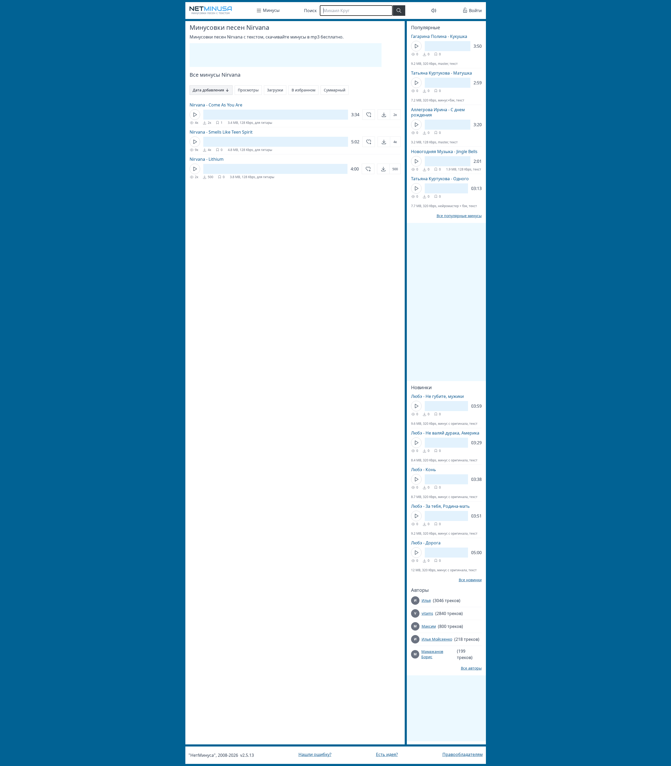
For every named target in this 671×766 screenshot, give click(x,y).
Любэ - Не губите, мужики (437, 396)
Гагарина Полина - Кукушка (439, 36)
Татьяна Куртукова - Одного (440, 178)
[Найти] (399, 10)
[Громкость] (434, 10)
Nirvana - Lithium (207, 159)
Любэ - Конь (423, 469)
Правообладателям (462, 754)
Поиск (310, 10)
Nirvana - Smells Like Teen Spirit (221, 132)
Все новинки (470, 580)
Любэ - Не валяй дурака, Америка (445, 433)
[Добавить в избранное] (369, 115)
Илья (426, 600)
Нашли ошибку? (314, 754)
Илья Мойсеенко (437, 639)
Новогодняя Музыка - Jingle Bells (444, 151)
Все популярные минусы (459, 215)
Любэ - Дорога (426, 542)
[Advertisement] (286, 55)
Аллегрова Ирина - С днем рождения (438, 112)
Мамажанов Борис (432, 654)
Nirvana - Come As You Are (216, 105)
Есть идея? (387, 754)
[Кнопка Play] (195, 114)
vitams (427, 613)
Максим (429, 626)
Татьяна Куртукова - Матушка (441, 73)
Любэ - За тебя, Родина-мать (440, 506)
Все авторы (471, 668)
